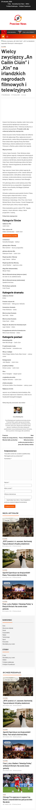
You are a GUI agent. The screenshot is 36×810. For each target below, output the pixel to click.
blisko (28, 153)
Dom (4, 626)
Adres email (8, 488)
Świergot (12, 397)
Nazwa (6, 482)
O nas (9, 4)
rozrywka (3, 46)
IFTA (23, 208)
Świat (4, 630)
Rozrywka (5, 642)
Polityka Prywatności (25, 6)
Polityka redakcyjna (12, 6)
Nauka (4, 635)
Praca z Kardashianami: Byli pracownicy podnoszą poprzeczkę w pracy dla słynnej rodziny (25, 440)
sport (4, 794)
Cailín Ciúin (25, 122)
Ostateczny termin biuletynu (19, 392)
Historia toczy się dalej (10, 236)
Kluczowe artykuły (8, 628)
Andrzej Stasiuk (17, 546)
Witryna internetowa (10, 494)
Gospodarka (6, 632)
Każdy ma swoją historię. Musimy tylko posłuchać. (10, 438)
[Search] (33, 36)
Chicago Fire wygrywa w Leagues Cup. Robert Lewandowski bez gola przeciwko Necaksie (17, 799)
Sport (4, 639)
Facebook (5, 397)
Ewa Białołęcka (6, 95)
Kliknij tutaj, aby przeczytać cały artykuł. (14, 402)
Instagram (19, 397)
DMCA (27, 4)
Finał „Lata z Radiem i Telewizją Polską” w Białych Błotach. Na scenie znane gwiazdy (18, 606)
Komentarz (8, 458)
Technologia (6, 637)
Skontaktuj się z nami (18, 4)
